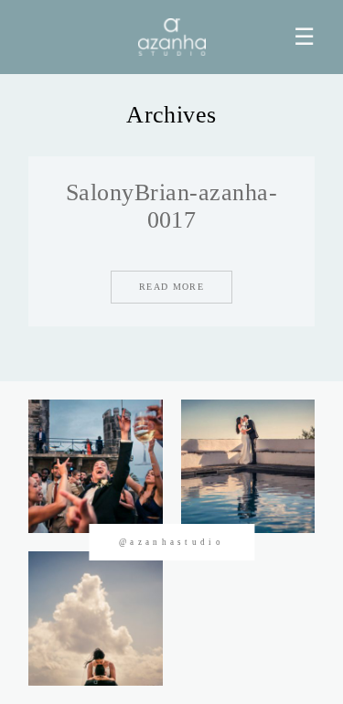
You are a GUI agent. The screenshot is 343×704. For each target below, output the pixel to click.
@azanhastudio (171, 542)
